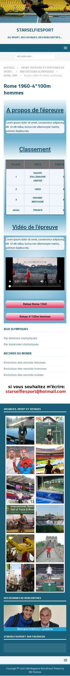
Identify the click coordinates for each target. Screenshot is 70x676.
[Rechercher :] (35, 56)
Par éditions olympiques (20, 338)
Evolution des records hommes (25, 368)
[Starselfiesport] (35, 20)
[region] (35, 618)
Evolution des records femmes (25, 363)
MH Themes (35, 672)
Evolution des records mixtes (23, 374)
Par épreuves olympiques (21, 344)
